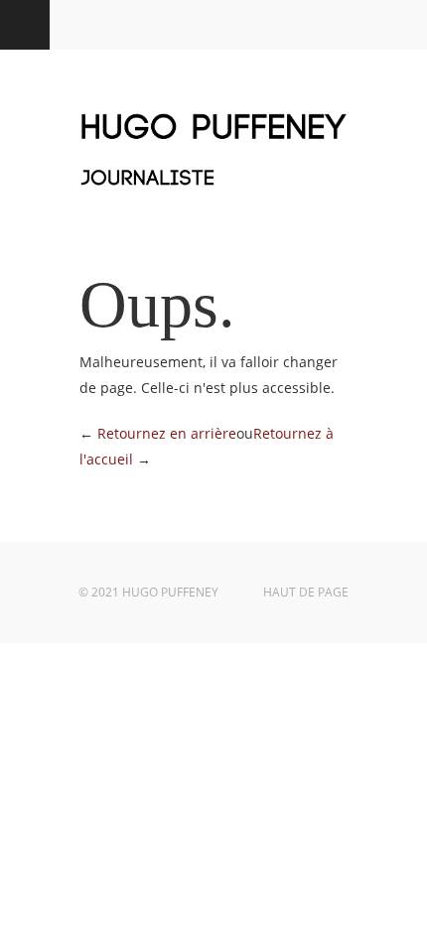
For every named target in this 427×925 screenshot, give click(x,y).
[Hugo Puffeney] (213, 197)
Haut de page (306, 592)
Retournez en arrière (166, 433)
